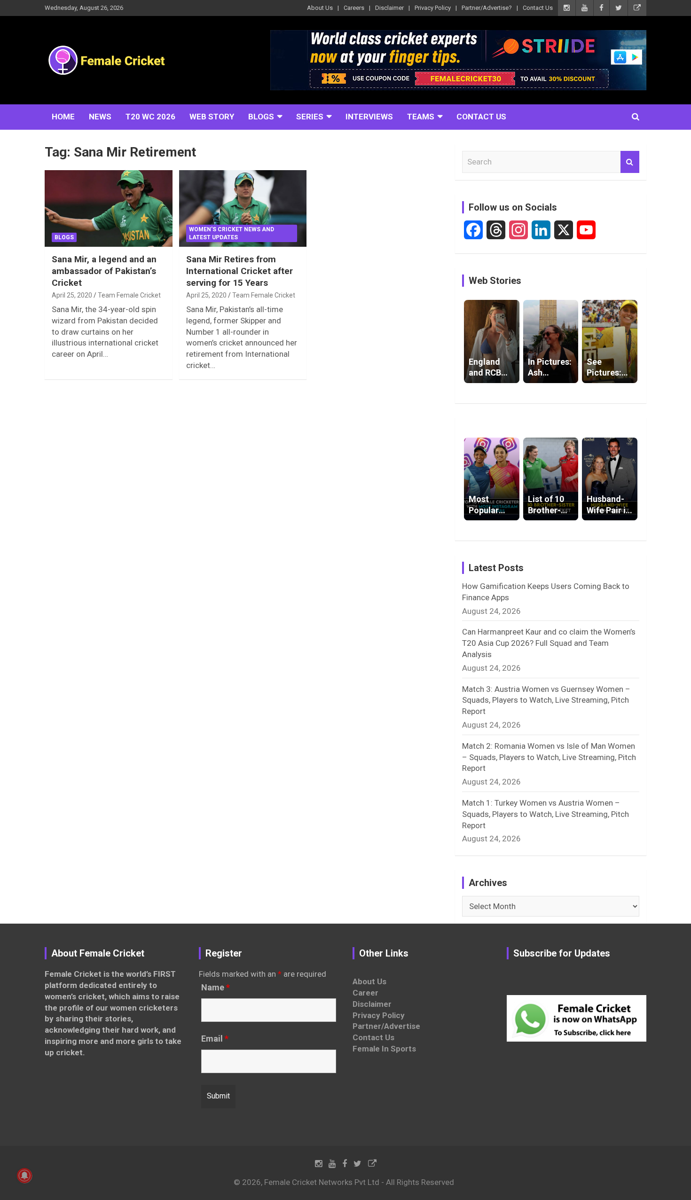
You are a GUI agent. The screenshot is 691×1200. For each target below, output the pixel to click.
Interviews (369, 116)
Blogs (261, 116)
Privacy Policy (433, 7)
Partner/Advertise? (487, 7)
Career (365, 992)
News (100, 116)
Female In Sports (384, 1048)
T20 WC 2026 (150, 116)
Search (629, 162)
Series (309, 116)
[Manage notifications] (24, 1175)
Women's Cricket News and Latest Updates (231, 233)
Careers (354, 7)
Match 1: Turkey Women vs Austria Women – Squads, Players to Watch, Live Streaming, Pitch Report (545, 814)
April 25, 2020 (72, 295)
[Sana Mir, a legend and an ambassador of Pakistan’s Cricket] (108, 208)
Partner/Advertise (386, 1026)
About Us (320, 7)
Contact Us (538, 7)
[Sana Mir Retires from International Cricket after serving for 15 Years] (243, 208)
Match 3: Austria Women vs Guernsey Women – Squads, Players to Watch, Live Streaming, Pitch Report (546, 700)
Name (215, 987)
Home (63, 116)
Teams (420, 116)
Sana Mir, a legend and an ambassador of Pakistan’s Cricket (104, 271)
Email (214, 1038)
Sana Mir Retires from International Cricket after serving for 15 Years (239, 271)
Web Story (211, 116)
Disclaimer (389, 7)
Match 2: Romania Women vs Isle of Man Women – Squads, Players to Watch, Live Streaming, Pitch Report (549, 757)
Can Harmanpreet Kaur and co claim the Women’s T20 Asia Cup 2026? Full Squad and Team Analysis (549, 643)
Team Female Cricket (129, 295)
